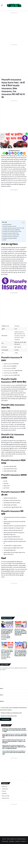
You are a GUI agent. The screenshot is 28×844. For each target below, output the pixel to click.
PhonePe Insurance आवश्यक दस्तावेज (11, 235)
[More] (24, 153)
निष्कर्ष (5, 240)
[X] (6, 153)
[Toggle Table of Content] (22, 222)
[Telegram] (18, 153)
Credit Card (5, 788)
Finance (4, 791)
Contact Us (17, 841)
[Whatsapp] (4, 153)
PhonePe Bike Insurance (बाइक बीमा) (11, 229)
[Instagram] (12, 153)
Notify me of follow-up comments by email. (11, 712)
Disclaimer (11, 841)
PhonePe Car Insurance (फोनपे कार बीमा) (12, 231)
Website (2, 701)
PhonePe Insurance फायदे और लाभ (10, 236)
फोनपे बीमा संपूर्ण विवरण (7, 224)
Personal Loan (5, 798)
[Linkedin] (21, 153)
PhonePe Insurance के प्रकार (9, 226)
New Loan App (5, 795)
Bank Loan (4, 786)
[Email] (15, 153)
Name (2, 688)
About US (23, 841)
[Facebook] (9, 153)
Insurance (4, 793)
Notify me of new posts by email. (9, 715)
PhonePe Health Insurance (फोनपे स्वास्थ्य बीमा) (13, 228)
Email (1, 694)
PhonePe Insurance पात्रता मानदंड (10, 233)
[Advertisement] (14, 28)
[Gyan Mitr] (14, 5)
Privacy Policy (5, 841)
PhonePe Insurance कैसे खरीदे (10, 238)
